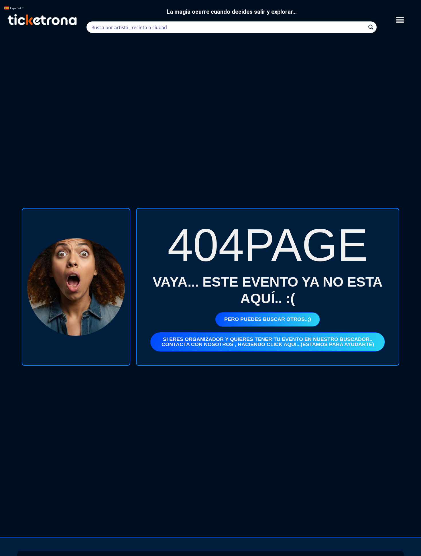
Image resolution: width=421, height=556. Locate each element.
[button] (400, 19)
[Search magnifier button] (371, 27)
